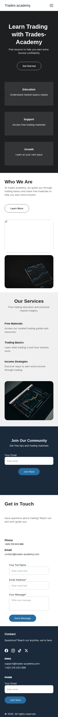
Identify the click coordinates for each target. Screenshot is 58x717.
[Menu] (51, 5)
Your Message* (17, 594)
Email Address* (17, 579)
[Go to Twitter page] (26, 650)
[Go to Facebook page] (6, 650)
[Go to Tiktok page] (19, 650)
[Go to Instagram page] (13, 650)
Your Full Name (17, 564)
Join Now (29, 471)
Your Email (11, 455)
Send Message (22, 618)
